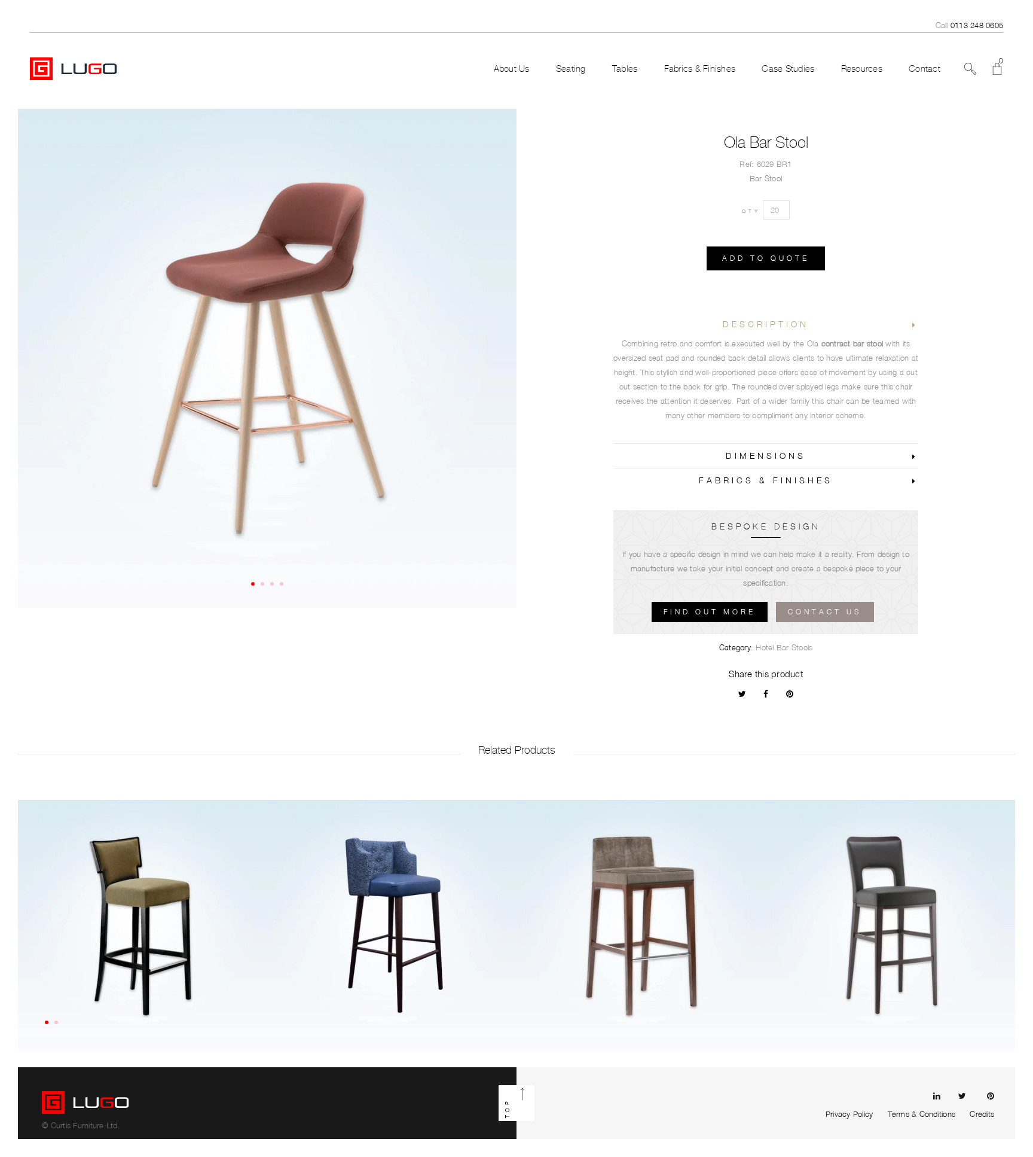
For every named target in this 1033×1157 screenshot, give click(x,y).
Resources (861, 68)
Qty (751, 211)
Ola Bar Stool (766, 142)
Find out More (710, 611)
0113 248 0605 (977, 25)
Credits (982, 1114)
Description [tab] (766, 324)
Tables (625, 68)
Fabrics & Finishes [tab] (766, 480)
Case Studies (788, 68)
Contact (924, 68)
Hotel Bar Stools (784, 647)
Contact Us (825, 611)
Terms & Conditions (922, 1114)
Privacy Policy (849, 1114)
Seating (571, 68)
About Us (512, 68)
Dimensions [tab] (766, 455)
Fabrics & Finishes (700, 68)
